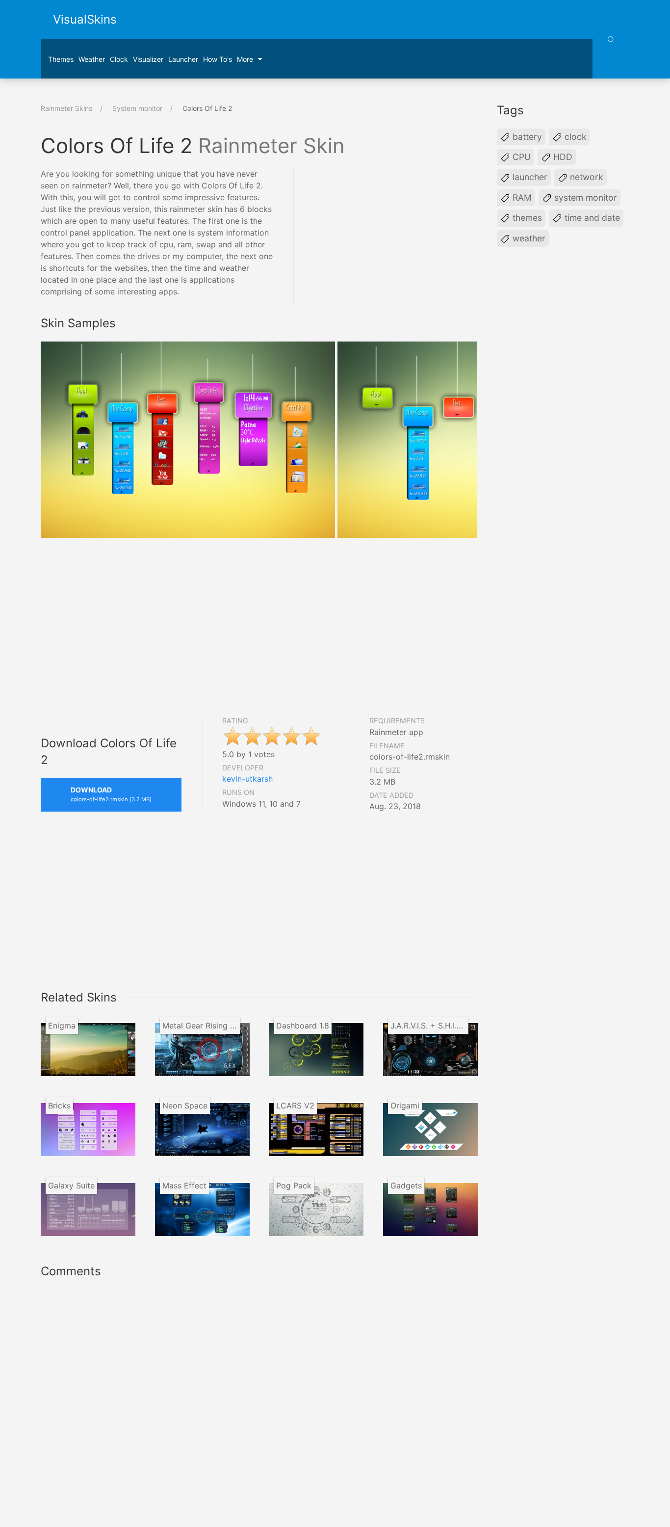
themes (526, 217)
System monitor (137, 108)
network (585, 177)
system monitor (584, 197)
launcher (183, 59)
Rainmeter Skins (66, 108)
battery (526, 137)
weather (527, 238)
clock (574, 137)
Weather (91, 59)
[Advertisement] (395, 236)
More (245, 59)
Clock (119, 59)
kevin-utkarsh (247, 779)
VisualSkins (85, 19)
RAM (521, 197)
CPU (520, 157)
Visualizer (148, 59)
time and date (591, 217)
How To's (217, 59)
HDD (561, 157)
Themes (61, 59)
